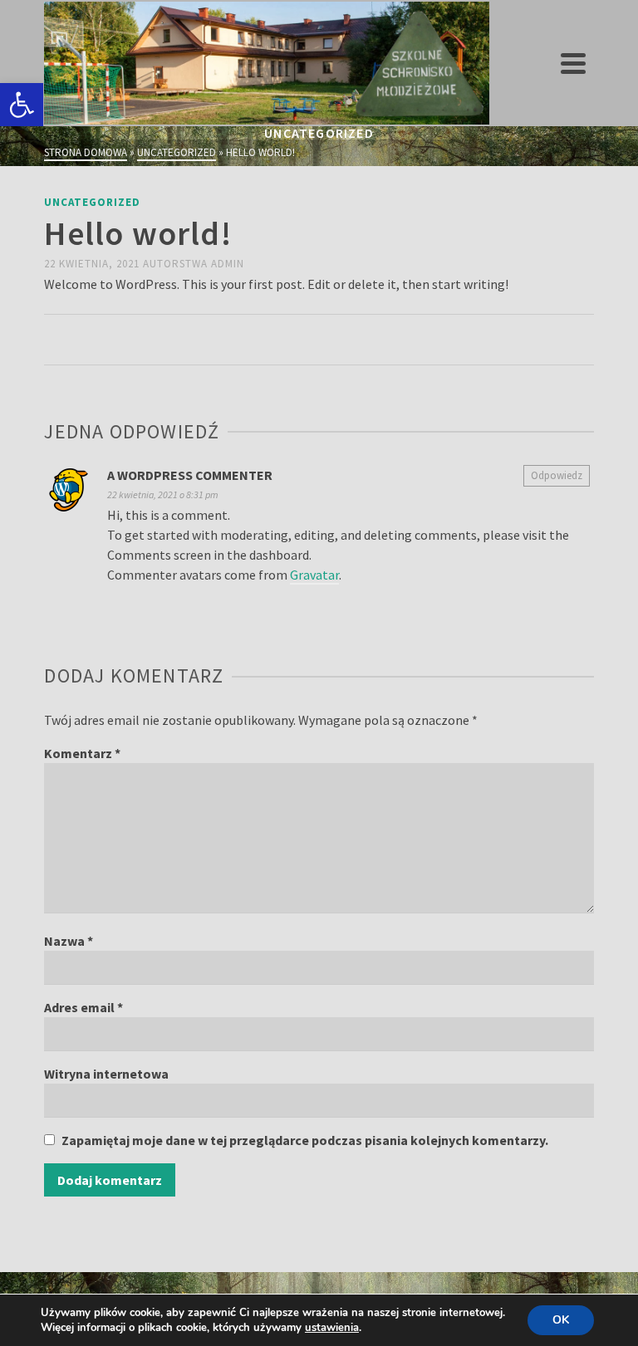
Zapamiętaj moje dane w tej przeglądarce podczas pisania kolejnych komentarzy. (304, 1140)
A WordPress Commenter (189, 475)
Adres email (83, 1007)
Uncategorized (92, 202)
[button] (21, 104)
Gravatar (314, 574)
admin (227, 264)
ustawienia (332, 1327)
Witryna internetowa (106, 1073)
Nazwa (68, 940)
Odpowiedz (556, 475)
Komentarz (82, 753)
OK (560, 1320)
